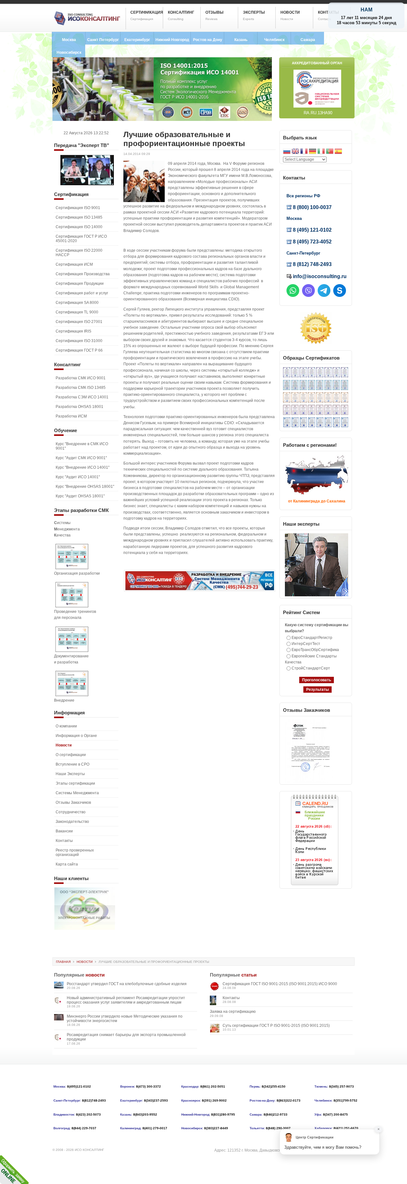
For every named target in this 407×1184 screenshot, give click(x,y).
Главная (63, 961)
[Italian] (321, 152)
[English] (295, 152)
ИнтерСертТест (306, 643)
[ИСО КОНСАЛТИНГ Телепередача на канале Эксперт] (87, 184)
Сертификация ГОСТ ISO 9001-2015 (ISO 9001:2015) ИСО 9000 (280, 984)
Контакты (231, 998)
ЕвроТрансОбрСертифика (315, 650)
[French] (304, 152)
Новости (85, 961)
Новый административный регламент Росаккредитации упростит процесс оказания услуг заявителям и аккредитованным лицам (126, 1000)
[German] (312, 152)
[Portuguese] (330, 152)
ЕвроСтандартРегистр (312, 637)
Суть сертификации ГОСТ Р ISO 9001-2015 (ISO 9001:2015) (276, 1025)
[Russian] (287, 152)
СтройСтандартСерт (311, 668)
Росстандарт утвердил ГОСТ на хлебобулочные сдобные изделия (127, 984)
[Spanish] (338, 152)
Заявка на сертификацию (233, 1011)
